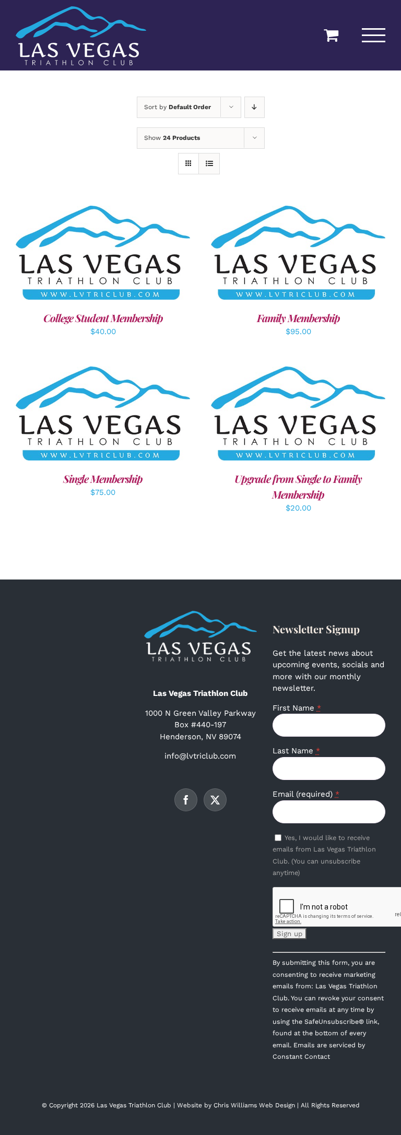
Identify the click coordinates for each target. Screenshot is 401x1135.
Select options (274, 254)
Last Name (296, 750)
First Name (297, 708)
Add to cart (79, 254)
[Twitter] (215, 799)
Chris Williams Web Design (254, 1105)
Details (136, 254)
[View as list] (209, 163)
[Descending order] (254, 107)
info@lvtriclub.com (200, 756)
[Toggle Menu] (373, 35)
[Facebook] (185, 799)
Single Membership (103, 478)
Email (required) (306, 794)
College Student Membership (103, 318)
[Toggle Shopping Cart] (331, 35)
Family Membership (298, 318)
